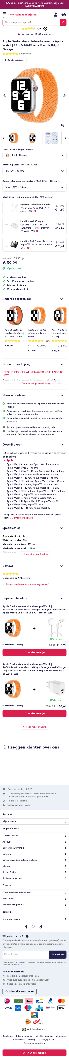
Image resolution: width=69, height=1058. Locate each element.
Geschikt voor (12, 445)
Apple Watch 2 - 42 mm (45, 484)
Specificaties (11, 528)
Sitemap (32, 1039)
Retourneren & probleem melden (20, 860)
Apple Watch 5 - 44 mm (19, 474)
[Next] (62, 95)
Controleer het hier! (22, 517)
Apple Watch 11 (15, 501)
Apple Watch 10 (32, 501)
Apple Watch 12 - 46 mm (20, 508)
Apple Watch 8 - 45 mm (45, 477)
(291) (47, 341)
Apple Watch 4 (14, 497)
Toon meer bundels (36, 726)
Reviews (8, 566)
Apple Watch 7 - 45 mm (19, 477)
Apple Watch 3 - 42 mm (19, 487)
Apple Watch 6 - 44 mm (45, 474)
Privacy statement (24, 1036)
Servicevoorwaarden (56, 962)
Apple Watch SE (49, 501)
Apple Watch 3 (35, 504)
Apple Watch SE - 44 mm (20, 481)
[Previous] (6, 95)
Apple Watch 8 (31, 497)
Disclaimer (8, 1036)
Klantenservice (10, 835)
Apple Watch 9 (14, 494)
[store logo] (23, 15)
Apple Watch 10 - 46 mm (20, 464)
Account (7, 841)
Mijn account (55, 15)
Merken (6, 866)
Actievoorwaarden (12, 878)
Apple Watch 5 (48, 494)
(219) (24, 341)
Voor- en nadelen (14, 395)
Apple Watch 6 (31, 494)
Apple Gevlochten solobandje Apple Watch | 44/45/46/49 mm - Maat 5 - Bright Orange (37, 333)
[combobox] (34, 22)
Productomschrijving (16, 364)
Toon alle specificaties (36, 554)
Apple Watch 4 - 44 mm (51, 471)
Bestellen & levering (13, 847)
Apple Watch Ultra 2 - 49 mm (22, 467)
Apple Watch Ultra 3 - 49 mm (22, 471)
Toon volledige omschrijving (36, 383)
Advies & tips (9, 872)
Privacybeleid (40, 962)
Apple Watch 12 (42, 508)
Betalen (7, 854)
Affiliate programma (13, 904)
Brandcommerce (11, 919)
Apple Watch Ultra (16, 504)
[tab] (34, 298)
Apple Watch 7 (47, 497)
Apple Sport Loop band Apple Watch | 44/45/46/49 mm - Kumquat (14, 333)
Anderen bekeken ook (17, 299)
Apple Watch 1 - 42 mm (19, 484)
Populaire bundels (15, 598)
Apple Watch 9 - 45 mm (46, 464)
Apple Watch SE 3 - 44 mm (21, 491)
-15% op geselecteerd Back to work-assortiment (30, 3)
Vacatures (8, 898)
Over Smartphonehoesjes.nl (17, 892)
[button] (34, 155)
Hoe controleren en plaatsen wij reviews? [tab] (27, 584)
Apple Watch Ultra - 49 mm (49, 481)
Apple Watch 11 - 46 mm (45, 487)
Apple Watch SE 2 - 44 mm (51, 491)
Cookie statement (44, 1036)
